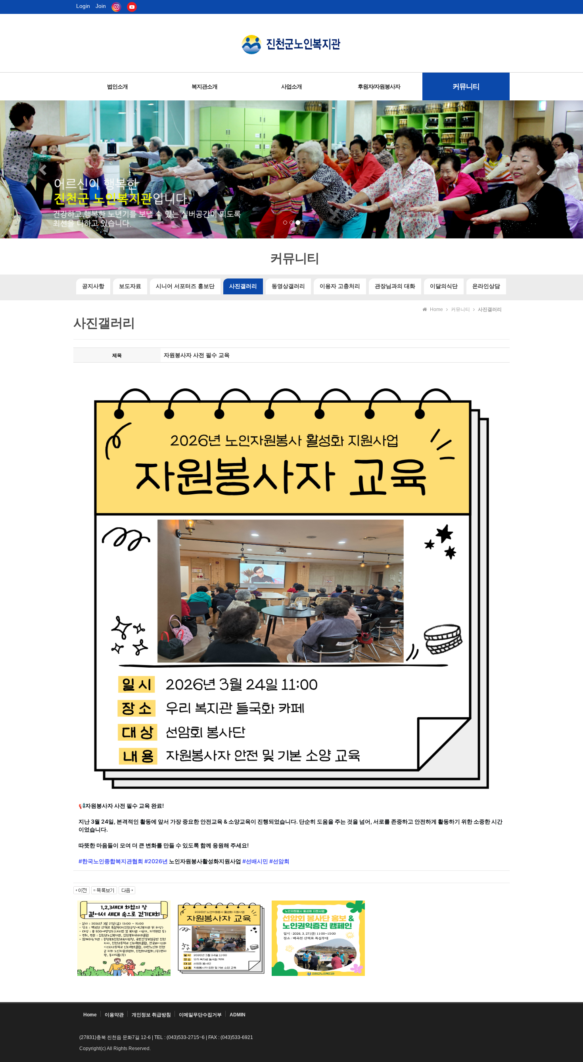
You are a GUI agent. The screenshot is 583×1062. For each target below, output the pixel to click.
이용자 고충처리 (340, 286)
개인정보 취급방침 (151, 1015)
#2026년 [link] (156, 861)
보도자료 (130, 286)
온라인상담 (486, 286)
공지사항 (93, 286)
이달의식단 (444, 286)
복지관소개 (204, 86)
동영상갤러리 (288, 286)
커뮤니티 (466, 86)
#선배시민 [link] (255, 861)
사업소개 (291, 86)
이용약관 (114, 1015)
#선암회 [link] (279, 861)
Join (101, 6)
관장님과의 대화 (395, 286)
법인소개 (117, 86)
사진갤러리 (243, 286)
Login (83, 6)
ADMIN (237, 1015)
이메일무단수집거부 (200, 1015)
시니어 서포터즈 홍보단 (185, 286)
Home (90, 1015)
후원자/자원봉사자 (379, 86)
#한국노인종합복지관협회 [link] (111, 861)
